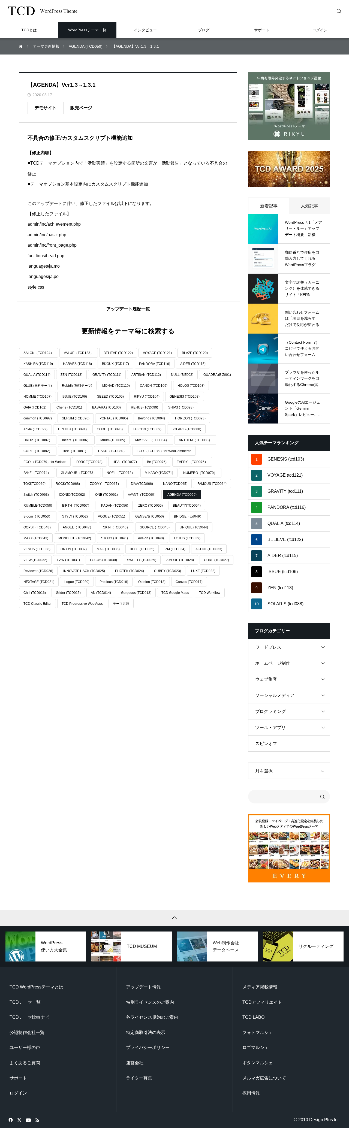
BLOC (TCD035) (142, 549)
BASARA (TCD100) (106, 407)
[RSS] (37, 1119)
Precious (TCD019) (114, 582)
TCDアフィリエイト (262, 1002)
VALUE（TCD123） (79, 353)
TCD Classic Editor (37, 604)
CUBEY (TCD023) (167, 571)
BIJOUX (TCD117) (115, 364)
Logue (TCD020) (76, 582)
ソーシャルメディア (274, 695)
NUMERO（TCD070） (200, 473)
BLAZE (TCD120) (195, 353)
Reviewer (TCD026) (38, 571)
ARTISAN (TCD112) (146, 375)
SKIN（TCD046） (116, 527)
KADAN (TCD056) (114, 505)
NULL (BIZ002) (182, 375)
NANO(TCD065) (175, 484)
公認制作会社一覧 (27, 1032)
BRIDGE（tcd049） (188, 516)
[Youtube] (28, 1119)
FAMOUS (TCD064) (212, 484)
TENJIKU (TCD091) (72, 429)
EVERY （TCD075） (192, 462)
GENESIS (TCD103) (185, 396)
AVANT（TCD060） (142, 495)
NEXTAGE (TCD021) (38, 582)
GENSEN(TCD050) (149, 516)
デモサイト (45, 107)
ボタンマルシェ (257, 1062)
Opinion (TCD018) (152, 582)
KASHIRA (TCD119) (38, 364)
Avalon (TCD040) (151, 538)
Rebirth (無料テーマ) (77, 386)
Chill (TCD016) (34, 593)
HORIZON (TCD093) (190, 418)
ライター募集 (139, 1078)
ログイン (18, 1093)
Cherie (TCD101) (69, 407)
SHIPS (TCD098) (181, 407)
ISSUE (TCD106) (74, 396)
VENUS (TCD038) (36, 549)
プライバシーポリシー (148, 1047)
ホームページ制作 (272, 663)
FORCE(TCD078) (89, 462)
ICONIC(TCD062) (72, 495)
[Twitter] (19, 1119)
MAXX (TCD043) (35, 538)
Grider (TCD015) (68, 593)
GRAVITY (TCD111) (106, 375)
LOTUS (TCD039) (187, 538)
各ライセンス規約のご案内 (152, 1017)
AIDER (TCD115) (193, 364)
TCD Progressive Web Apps (82, 604)
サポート (18, 1078)
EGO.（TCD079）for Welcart (44, 462)
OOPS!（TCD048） (38, 527)
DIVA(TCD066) (142, 484)
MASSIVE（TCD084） (152, 440)
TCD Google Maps (175, 593)
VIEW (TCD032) (35, 560)
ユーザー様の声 (25, 1047)
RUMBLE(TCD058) (37, 505)
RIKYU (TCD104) (147, 396)
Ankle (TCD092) (35, 429)
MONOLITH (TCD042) (74, 538)
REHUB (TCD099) (144, 407)
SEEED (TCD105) (110, 396)
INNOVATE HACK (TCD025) (84, 571)
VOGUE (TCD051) (111, 516)
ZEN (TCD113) (71, 375)
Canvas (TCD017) (189, 582)
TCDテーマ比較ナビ (29, 1017)
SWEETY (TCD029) (141, 560)
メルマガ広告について (264, 1078)
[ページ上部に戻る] (174, 918)
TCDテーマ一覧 (25, 1002)
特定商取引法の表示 (145, 1032)
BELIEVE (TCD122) (118, 353)
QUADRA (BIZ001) (217, 375)
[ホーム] (21, 46)
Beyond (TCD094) (151, 418)
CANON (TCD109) (153, 386)
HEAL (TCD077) (125, 462)
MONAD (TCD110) (116, 386)
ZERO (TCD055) (150, 505)
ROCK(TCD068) (68, 484)
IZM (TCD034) (174, 549)
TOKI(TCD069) (34, 484)
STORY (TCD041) (114, 538)
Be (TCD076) (157, 462)
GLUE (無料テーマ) (37, 386)
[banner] (289, 106)
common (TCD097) (37, 418)
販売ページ (81, 107)
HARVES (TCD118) (77, 364)
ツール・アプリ (270, 727)
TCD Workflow (209, 593)
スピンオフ (266, 743)
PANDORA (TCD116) (154, 364)
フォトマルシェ (257, 1032)
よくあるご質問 (25, 1062)
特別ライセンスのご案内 (150, 1002)
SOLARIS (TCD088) (186, 429)
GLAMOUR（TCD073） (79, 473)
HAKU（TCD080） (112, 451)
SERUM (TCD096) (75, 418)
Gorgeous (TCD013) (136, 593)
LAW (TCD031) (68, 560)
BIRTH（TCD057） (76, 505)
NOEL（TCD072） (121, 473)
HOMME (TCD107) (37, 396)
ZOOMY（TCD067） (105, 484)
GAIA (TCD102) (34, 407)
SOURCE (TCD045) (155, 527)
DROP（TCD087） (37, 440)
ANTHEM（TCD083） (195, 440)
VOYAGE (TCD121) (157, 353)
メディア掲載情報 (259, 987)
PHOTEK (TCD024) (129, 571)
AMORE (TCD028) (180, 560)
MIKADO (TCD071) (159, 473)
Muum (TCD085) (112, 440)
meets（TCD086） (76, 440)
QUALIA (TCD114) (36, 375)
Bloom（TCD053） (37, 516)
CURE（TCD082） (37, 451)
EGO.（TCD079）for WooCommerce (164, 451)
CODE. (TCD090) (110, 429)
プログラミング (270, 711)
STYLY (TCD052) (75, 516)
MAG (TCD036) (108, 549)
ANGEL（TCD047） (78, 527)
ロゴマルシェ (255, 1047)
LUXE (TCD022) (203, 571)
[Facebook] (10, 1119)
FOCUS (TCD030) (103, 560)
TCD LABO (253, 1017)
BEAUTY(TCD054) (187, 505)
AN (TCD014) (101, 593)
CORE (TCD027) (216, 560)
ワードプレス (268, 647)
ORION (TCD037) (74, 549)
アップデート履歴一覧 (128, 309)
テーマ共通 (121, 604)
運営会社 (134, 1062)
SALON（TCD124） (38, 353)
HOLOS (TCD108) (190, 386)
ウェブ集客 (266, 679)
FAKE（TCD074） (37, 473)
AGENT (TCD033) (208, 549)
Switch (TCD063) (36, 495)
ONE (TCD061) (106, 495)
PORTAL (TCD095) (114, 418)
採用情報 (251, 1093)
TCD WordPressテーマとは (36, 987)
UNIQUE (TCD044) (194, 527)
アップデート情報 (143, 987)
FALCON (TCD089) (147, 429)
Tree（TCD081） (75, 451)
